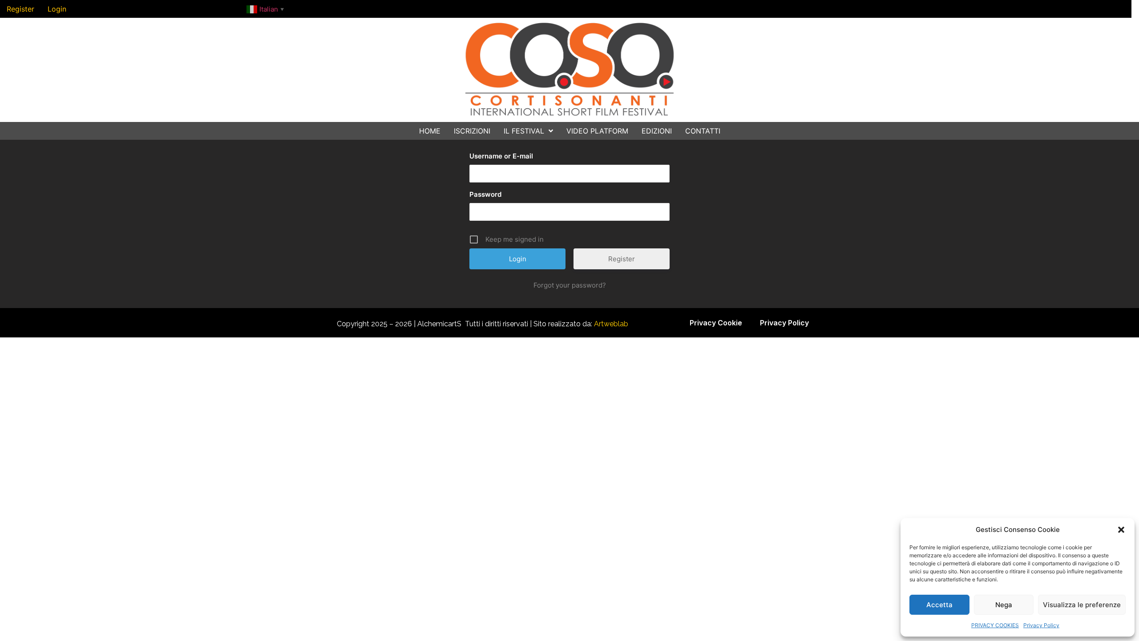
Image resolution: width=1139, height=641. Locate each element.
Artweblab (611, 324)
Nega (1003, 604)
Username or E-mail (501, 156)
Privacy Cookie (716, 322)
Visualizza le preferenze (1082, 604)
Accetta (939, 604)
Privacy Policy (1041, 625)
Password (485, 194)
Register (621, 259)
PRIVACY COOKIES (995, 625)
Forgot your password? (569, 285)
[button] (1121, 529)
